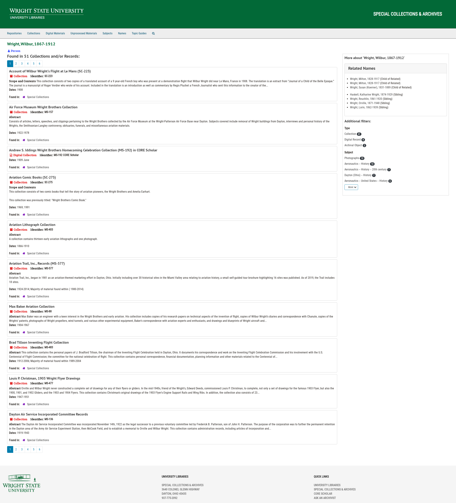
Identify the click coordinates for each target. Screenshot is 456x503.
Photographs (352, 158)
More (351, 187)
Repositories (14, 33)
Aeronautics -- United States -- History (366, 180)
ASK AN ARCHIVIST (325, 498)
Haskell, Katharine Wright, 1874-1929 (371, 94)
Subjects (107, 33)
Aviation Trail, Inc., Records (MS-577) (37, 263)
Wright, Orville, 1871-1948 (365, 103)
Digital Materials (55, 33)
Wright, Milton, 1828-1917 (364, 79)
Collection (350, 134)
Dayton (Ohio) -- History (358, 175)
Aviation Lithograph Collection (32, 224)
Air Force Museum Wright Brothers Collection (43, 107)
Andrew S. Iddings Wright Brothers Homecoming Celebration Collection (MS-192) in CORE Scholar (83, 150)
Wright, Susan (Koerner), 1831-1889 (370, 87)
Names (122, 33)
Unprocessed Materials (84, 33)
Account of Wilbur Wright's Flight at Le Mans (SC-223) (50, 71)
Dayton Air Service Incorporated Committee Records (48, 414)
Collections (33, 33)
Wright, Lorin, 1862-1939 (364, 107)
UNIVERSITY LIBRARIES (327, 485)
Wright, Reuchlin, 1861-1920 (366, 98)
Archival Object (353, 145)
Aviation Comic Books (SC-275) (32, 177)
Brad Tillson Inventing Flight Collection (39, 342)
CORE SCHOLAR (323, 493)
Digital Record (352, 139)
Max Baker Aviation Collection (32, 306)
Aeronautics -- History (357, 163)
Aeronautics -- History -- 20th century (365, 169)
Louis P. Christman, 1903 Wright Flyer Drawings (44, 378)
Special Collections (38, 97)
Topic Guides (139, 33)
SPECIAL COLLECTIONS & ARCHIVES (335, 489)
